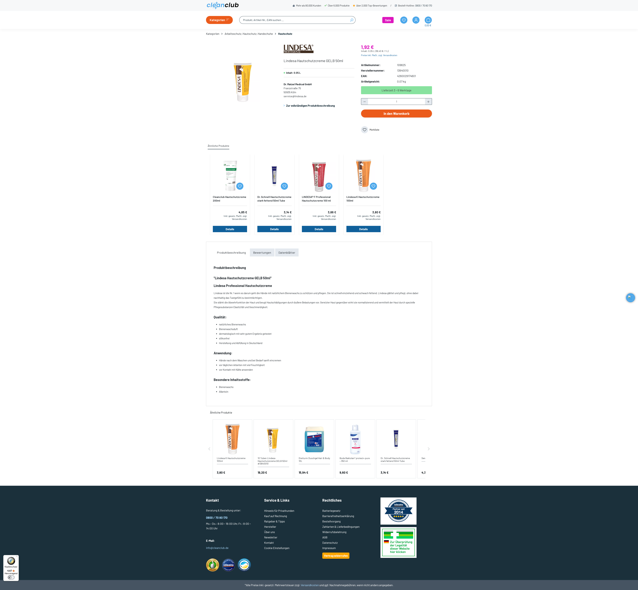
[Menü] (17, 557)
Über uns (269, 532)
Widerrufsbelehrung (334, 532)
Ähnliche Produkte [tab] (218, 145)
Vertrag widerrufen (336, 555)
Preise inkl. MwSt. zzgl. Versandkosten (379, 55)
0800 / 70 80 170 (423, 5)
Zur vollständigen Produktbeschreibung (310, 105)
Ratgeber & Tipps (274, 521)
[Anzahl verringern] (364, 101)
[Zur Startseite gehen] (222, 5)
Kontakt (269, 542)
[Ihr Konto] (416, 20)
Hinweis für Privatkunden (279, 510)
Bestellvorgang (331, 521)
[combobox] (293, 20)
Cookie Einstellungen (276, 548)
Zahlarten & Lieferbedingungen (341, 526)
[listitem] (232, 448)
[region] (241, 80)
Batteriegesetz (331, 510)
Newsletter (270, 537)
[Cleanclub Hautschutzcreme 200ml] (230, 176)
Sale (388, 20)
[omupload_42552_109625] (241, 80)
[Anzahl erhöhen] (428, 101)
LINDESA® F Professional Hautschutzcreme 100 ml (316, 198)
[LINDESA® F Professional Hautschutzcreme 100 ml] (319, 176)
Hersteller (270, 526)
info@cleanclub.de (217, 547)
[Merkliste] (239, 186)
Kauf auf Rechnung (275, 516)
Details (230, 229)
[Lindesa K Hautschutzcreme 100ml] (363, 176)
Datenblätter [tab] (286, 252)
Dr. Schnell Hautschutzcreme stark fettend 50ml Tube (274, 198)
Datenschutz (330, 542)
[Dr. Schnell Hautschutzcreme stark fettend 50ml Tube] (274, 176)
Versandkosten (310, 585)
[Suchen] (352, 20)
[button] (209, 449)
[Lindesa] (299, 48)
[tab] (231, 252)
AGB (324, 537)
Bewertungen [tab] (262, 252)
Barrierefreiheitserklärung (338, 516)
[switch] (11, 577)
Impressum (329, 548)
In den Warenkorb (396, 114)
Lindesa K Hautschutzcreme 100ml (362, 198)
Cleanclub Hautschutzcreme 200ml (229, 198)
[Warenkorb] (428, 20)
